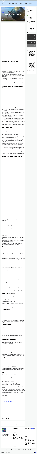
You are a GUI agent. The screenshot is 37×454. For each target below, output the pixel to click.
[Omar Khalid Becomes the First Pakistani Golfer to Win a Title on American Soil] (26, 437)
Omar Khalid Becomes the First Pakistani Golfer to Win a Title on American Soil (31, 438)
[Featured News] (31, 42)
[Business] (31, 35)
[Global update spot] (5, 3)
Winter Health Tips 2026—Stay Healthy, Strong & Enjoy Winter (31, 435)
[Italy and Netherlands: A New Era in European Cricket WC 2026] (26, 431)
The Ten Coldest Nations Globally (7, 401)
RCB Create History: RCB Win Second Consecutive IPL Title (16, 442)
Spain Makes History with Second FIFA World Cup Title (16, 431)
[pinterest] (6, 418)
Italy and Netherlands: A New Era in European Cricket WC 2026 (31, 432)
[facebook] (5, 418)
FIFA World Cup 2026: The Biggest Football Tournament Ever (16, 438)
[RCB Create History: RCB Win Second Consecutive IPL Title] (28, 27)
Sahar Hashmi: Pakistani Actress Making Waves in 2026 (16, 434)
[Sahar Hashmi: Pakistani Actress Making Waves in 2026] (28, 16)
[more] (11, 418)
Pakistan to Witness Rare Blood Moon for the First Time (31, 71)
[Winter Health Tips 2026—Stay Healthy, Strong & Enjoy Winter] (26, 434)
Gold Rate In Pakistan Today (4, 0)
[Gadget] (31, 45)
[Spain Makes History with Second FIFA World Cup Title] (28, 10)
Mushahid (5, 19)
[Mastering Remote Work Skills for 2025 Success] (26, 440)
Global (3, 12)
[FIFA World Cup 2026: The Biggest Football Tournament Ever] (28, 21)
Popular (35, 428)
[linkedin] (8, 418)
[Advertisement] (13, 28)
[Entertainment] (31, 38)
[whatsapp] (10, 418)
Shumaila (31, 18)
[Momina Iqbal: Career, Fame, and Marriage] (22, 446)
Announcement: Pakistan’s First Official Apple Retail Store (32, 51)
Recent (32, 428)
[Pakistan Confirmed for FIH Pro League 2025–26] (26, 443)
